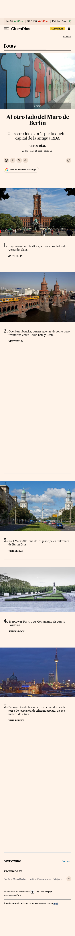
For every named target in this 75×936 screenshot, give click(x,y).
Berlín (7, 879)
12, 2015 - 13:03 (41, 151)
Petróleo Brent (59, 21)
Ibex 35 (9, 21)
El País (66, 36)
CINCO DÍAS (37, 145)
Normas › (66, 861)
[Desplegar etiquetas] (68, 878)
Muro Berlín (19, 879)
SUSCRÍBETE (58, 29)
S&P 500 (32, 21)
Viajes (57, 879)
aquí (56, 903)
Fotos (9, 46)
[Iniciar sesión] (68, 28)
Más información (11, 895)
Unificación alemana (40, 879)
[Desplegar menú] (6, 29)
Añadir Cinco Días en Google (23, 169)
